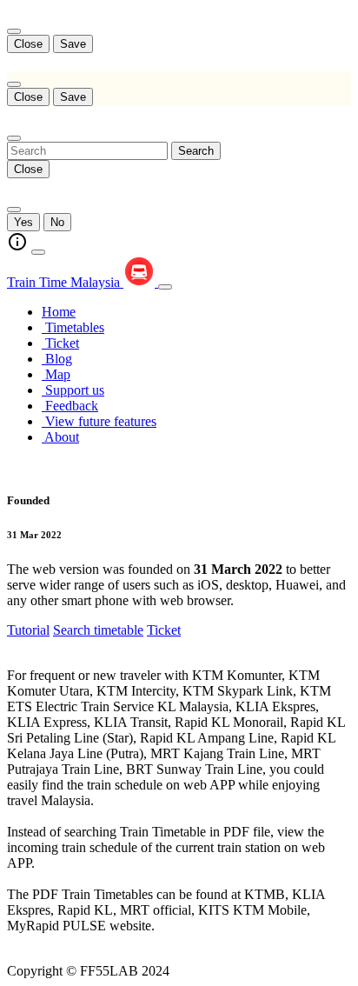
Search (196, 150)
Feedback (70, 405)
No (57, 222)
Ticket (60, 343)
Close (28, 43)
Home (59, 311)
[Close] (14, 31)
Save (73, 43)
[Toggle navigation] (165, 287)
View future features (99, 421)
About (60, 437)
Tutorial (28, 630)
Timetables (73, 327)
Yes (23, 222)
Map (56, 374)
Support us (73, 390)
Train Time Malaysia (65, 282)
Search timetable (98, 630)
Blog (57, 358)
